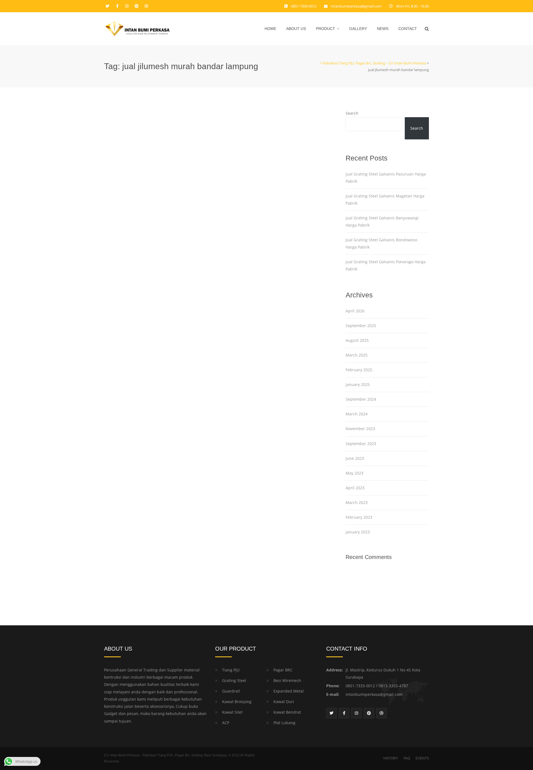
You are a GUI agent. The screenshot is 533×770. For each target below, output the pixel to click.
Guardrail (231, 691)
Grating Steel (234, 680)
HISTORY (390, 758)
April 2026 (355, 310)
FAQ (407, 758)
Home (270, 28)
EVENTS (422, 758)
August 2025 (357, 340)
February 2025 (359, 369)
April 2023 (355, 487)
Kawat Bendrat (287, 712)
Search (352, 113)
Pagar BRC (283, 670)
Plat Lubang (284, 722)
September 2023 (361, 443)
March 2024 (357, 414)
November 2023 (360, 428)
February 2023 (359, 517)
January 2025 (358, 384)
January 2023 (358, 532)
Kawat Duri (283, 701)
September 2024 (361, 399)
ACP (225, 722)
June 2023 (355, 458)
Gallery (358, 28)
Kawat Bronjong (237, 701)
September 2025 (361, 325)
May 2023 (354, 473)
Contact (407, 28)
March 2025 (357, 355)
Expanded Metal (288, 691)
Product (325, 28)
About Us (296, 28)
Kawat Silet (232, 712)
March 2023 (357, 502)
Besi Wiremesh (287, 680)
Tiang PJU (231, 670)
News (382, 28)
